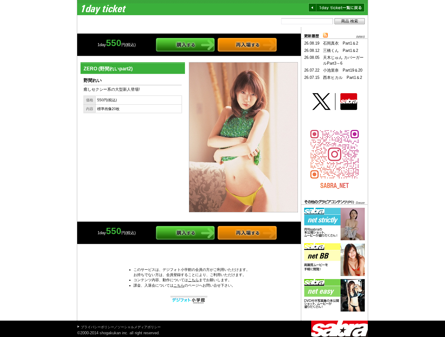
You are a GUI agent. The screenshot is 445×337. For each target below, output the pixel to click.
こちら (193, 280)
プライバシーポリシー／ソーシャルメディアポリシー (121, 327)
